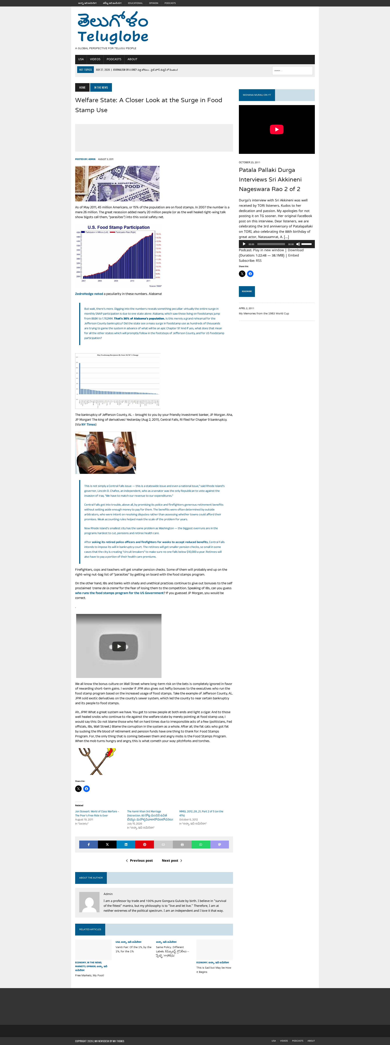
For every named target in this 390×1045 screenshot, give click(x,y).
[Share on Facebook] (88, 844)
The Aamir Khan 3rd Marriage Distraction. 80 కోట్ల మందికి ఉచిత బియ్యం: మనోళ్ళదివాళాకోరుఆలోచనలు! (150, 816)
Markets (80, 967)
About (132, 59)
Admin (91, 159)
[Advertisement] (231, 30)
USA (81, 59)
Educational (135, 3)
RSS (259, 261)
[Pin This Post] (144, 844)
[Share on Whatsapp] (201, 844)
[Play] (244, 244)
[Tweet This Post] (107, 844)
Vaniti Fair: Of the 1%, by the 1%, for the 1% (133, 949)
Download (296, 250)
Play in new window (268, 250)
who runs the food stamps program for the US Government (119, 593)
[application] (277, 244)
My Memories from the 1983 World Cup (264, 313)
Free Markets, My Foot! (89, 975)
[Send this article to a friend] (163, 844)
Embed (293, 256)
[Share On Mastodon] (219, 844)
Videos (95, 59)
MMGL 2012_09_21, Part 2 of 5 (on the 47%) (201, 814)
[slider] (307, 243)
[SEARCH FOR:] (292, 69)
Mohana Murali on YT (257, 95)
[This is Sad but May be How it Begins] (214, 957)
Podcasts (170, 3)
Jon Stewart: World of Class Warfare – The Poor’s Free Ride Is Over (97, 814)
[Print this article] (182, 844)
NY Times (88, 425)
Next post (170, 861)
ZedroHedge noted (89, 294)
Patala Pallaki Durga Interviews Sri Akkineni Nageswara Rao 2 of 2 (270, 180)
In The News (94, 963)
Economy (80, 963)
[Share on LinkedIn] (126, 844)
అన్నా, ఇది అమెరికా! (87, 3)
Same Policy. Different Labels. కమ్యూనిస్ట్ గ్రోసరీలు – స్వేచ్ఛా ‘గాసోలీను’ (172, 951)
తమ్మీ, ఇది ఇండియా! (112, 3)
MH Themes (118, 1041)
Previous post (141, 861)
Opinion (153, 3)
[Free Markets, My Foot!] (93, 957)
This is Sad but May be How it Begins (213, 970)
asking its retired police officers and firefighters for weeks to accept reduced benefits (150, 542)
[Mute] (298, 244)
